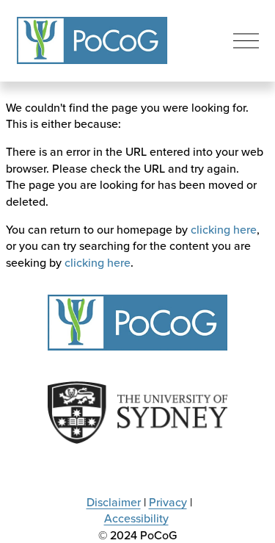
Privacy (168, 502)
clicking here (224, 229)
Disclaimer (114, 502)
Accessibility (136, 518)
